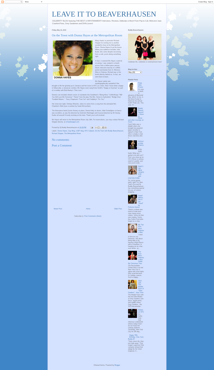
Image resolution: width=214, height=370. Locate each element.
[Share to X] (101, 127)
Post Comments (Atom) (92, 216)
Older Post (118, 209)
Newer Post (58, 209)
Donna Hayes (62, 131)
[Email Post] (92, 127)
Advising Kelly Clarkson (141, 144)
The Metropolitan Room (72, 133)
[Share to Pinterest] (105, 127)
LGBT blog (80, 131)
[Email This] (96, 127)
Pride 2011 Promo (140, 85)
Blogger (117, 365)
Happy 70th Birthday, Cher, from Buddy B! (136, 337)
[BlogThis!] (98, 127)
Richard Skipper (57, 133)
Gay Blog (71, 131)
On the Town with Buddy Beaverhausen (109, 131)
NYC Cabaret (89, 131)
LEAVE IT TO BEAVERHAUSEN (104, 14)
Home (88, 209)
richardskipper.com (72, 122)
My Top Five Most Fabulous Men (141, 228)
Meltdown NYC (141, 311)
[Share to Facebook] (103, 127)
